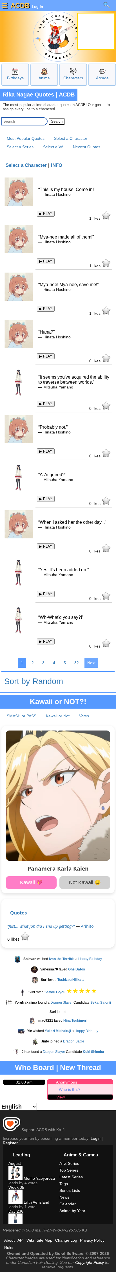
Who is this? (70, 1089)
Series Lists (69, 1190)
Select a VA (53, 147)
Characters (73, 78)
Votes (84, 716)
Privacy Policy (92, 1240)
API (20, 1240)
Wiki (30, 1240)
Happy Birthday (90, 959)
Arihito (87, 926)
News (64, 1197)
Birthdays (15, 78)
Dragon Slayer (61, 1002)
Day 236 (15, 1211)
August (14, 1163)
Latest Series (71, 1177)
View (60, 1097)
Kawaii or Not (58, 716)
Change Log (66, 1240)
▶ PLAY (45, 214)
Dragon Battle (73, 1041)
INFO (56, 165)
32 (76, 662)
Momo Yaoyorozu (39, 1178)
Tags (63, 1183)
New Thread (80, 1067)
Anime (44, 78)
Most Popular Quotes (25, 138)
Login (96, 1138)
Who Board (34, 1067)
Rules (9, 1247)
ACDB (20, 5)
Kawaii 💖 (31, 882)
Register (10, 1143)
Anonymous (66, 1082)
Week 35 (16, 1187)
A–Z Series (69, 1163)
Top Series (68, 1170)
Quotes (18, 912)
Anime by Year (72, 1210)
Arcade (102, 78)
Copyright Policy (89, 1262)
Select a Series (20, 147)
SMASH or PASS (21, 716)
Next (91, 662)
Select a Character (70, 138)
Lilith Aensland (36, 1202)
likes (95, 218)
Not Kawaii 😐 (85, 882)
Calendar (67, 1204)
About (9, 1240)
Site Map (44, 1240)
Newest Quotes (86, 147)
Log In (37, 6)
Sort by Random (33, 681)
